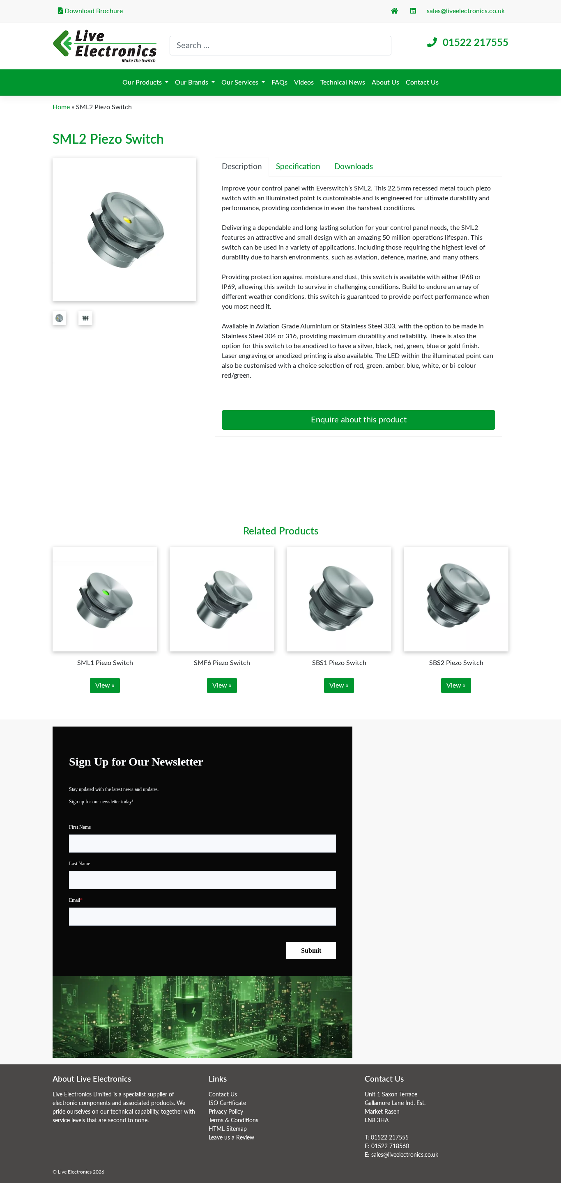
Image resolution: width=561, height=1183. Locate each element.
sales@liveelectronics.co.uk (466, 11)
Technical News (342, 82)
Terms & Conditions (233, 1120)
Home (61, 107)
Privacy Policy (226, 1112)
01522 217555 (475, 43)
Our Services (240, 82)
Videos (304, 82)
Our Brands (192, 82)
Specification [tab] (298, 167)
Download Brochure (93, 11)
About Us (385, 82)
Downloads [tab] (353, 167)
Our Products (142, 82)
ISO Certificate (227, 1103)
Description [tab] (242, 167)
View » (105, 685)
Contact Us (422, 82)
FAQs (279, 82)
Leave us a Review (231, 1138)
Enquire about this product (359, 420)
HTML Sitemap (228, 1129)
